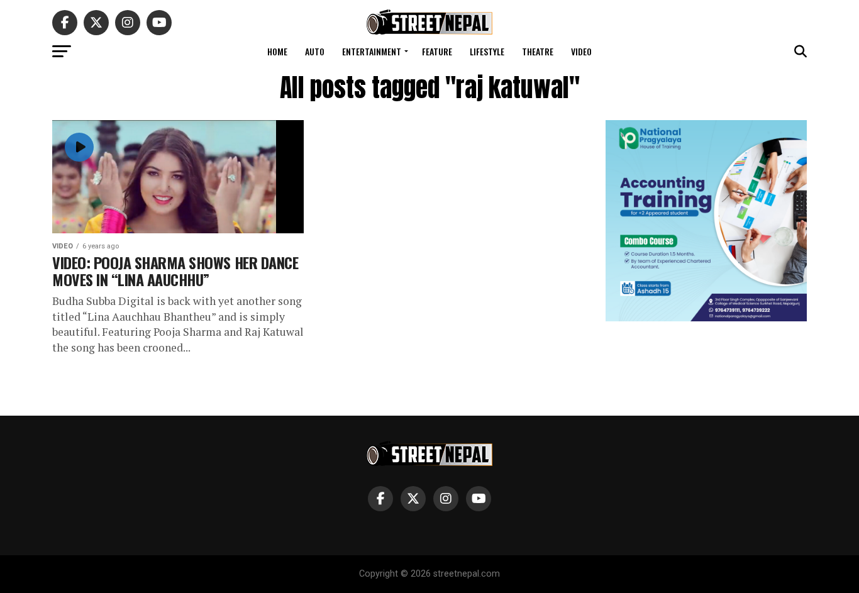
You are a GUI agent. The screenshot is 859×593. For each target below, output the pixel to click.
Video (581, 51)
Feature (437, 51)
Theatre (537, 51)
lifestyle (487, 51)
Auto (314, 51)
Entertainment (371, 51)
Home (277, 51)
